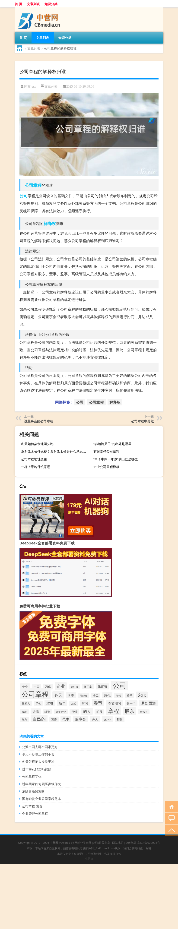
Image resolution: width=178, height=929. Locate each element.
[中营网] (39, 9)
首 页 (18, 3)
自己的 (39, 719)
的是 (99, 711)
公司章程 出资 (32, 806)
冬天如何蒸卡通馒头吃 (37, 443)
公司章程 (33, 185)
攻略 (49, 703)
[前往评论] (170, 818)
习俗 (48, 686)
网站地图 (117, 842)
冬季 (71, 695)
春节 (98, 703)
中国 (36, 687)
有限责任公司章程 (106, 451)
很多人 (26, 703)
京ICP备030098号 (148, 842)
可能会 (83, 695)
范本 (65, 719)
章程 (113, 710)
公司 (23, 196)
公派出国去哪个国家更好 (40, 746)
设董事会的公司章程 (38, 421)
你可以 (74, 687)
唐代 (107, 695)
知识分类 (50, 3)
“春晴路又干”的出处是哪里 (112, 443)
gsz (34, 86)
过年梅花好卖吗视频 (36, 769)
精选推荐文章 (101, 842)
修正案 (88, 687)
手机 (38, 703)
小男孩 (89, 858)
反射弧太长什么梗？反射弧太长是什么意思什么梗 (55, 451)
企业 (61, 686)
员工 (96, 695)
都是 (120, 719)
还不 (107, 718)
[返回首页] (170, 806)
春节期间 (114, 703)
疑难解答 (131, 842)
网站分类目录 (83, 842)
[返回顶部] (170, 830)
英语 (54, 719)
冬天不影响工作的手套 (38, 754)
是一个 (131, 703)
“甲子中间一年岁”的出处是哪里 (115, 459)
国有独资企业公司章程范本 (41, 798)
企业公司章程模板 (106, 466)
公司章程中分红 (142, 421)
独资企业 (61, 712)
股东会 (144, 712)
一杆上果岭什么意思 (35, 466)
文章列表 (33, 3)
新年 (62, 703)
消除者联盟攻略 (33, 791)
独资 (47, 712)
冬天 (58, 695)
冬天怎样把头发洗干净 (38, 761)
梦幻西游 (148, 703)
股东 (129, 710)
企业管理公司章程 (35, 813)
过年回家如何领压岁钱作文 (41, 783)
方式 (73, 703)
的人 (87, 711)
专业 (25, 686)
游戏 (35, 711)
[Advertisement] (89, 896)
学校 (118, 695)
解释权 (50, 223)
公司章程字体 (31, 776)
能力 (24, 719)
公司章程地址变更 (34, 459)
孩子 (129, 695)
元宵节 (102, 686)
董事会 (80, 719)
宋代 (142, 695)
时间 (85, 703)
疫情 (74, 711)
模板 (24, 712)
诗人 (95, 718)
